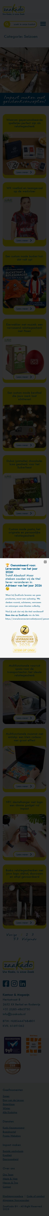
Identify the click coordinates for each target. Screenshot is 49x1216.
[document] (24, 608)
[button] (45, 562)
